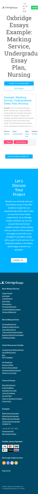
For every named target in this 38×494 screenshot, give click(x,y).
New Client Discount (8, 385)
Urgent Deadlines (8, 388)
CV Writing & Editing (8, 338)
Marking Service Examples (11, 419)
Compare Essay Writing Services (13, 350)
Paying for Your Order (9, 373)
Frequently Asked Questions (11, 370)
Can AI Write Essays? (9, 352)
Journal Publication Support (11, 309)
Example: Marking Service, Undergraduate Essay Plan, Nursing (18, 100)
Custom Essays (7, 293)
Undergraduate (17, 134)
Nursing (34, 134)
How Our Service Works (10, 368)
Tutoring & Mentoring (9, 312)
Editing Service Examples (10, 416)
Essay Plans (6, 301)
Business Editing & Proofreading (12, 335)
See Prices (19, 89)
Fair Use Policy (7, 396)
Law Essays (6, 296)
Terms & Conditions (8, 393)
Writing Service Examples (10, 413)
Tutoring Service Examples (11, 421)
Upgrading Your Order (9, 391)
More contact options (9, 434)
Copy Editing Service (9, 330)
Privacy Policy (6, 401)
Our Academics (7, 362)
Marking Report (21, 142)
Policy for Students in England (12, 399)
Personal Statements (9, 307)
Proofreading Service (9, 324)
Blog (3, 355)
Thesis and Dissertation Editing (12, 332)
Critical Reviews (7, 299)
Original (8, 142)
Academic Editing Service (10, 327)
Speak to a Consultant (19, 83)
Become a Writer (7, 365)
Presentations (7, 304)
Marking (6, 134)
